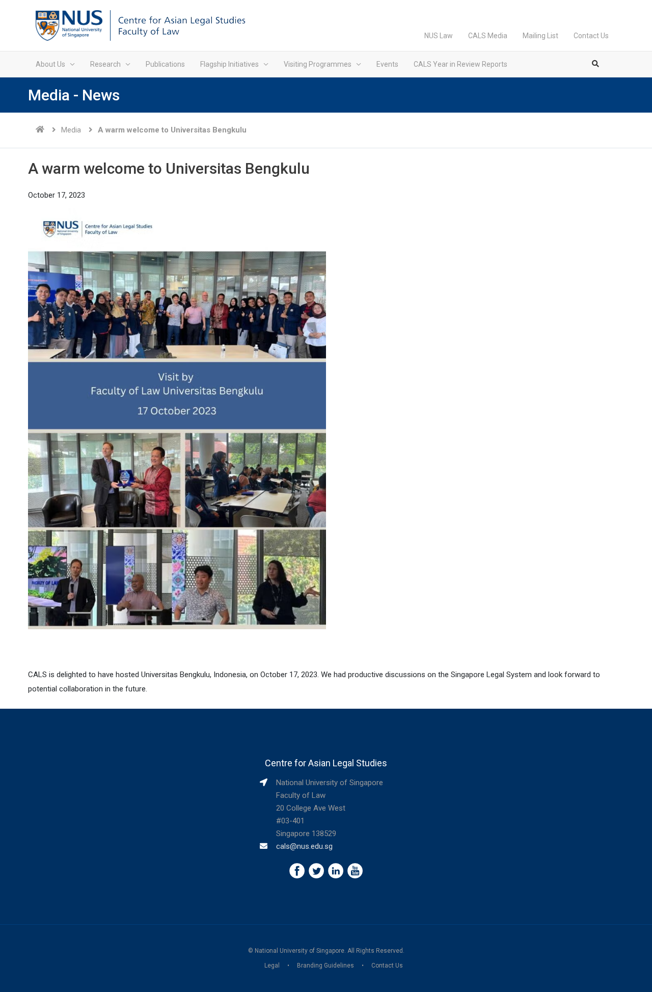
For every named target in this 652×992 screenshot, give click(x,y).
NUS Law (438, 36)
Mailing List (540, 36)
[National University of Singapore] (69, 25)
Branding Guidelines (325, 965)
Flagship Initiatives (229, 64)
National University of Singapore (299, 950)
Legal (272, 965)
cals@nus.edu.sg (304, 846)
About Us (50, 64)
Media (71, 130)
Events (387, 64)
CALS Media (487, 36)
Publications (165, 64)
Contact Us (591, 36)
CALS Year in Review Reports (460, 64)
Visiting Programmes (317, 64)
